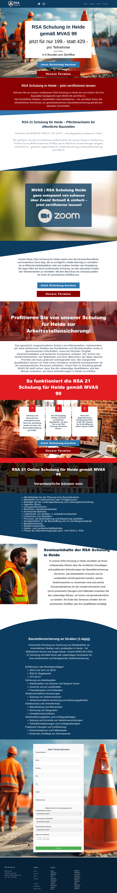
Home (35, 871)
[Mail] (44, 4)
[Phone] (39, 4)
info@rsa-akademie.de (15, 875)
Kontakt (36, 878)
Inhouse (36, 873)
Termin (35, 876)
